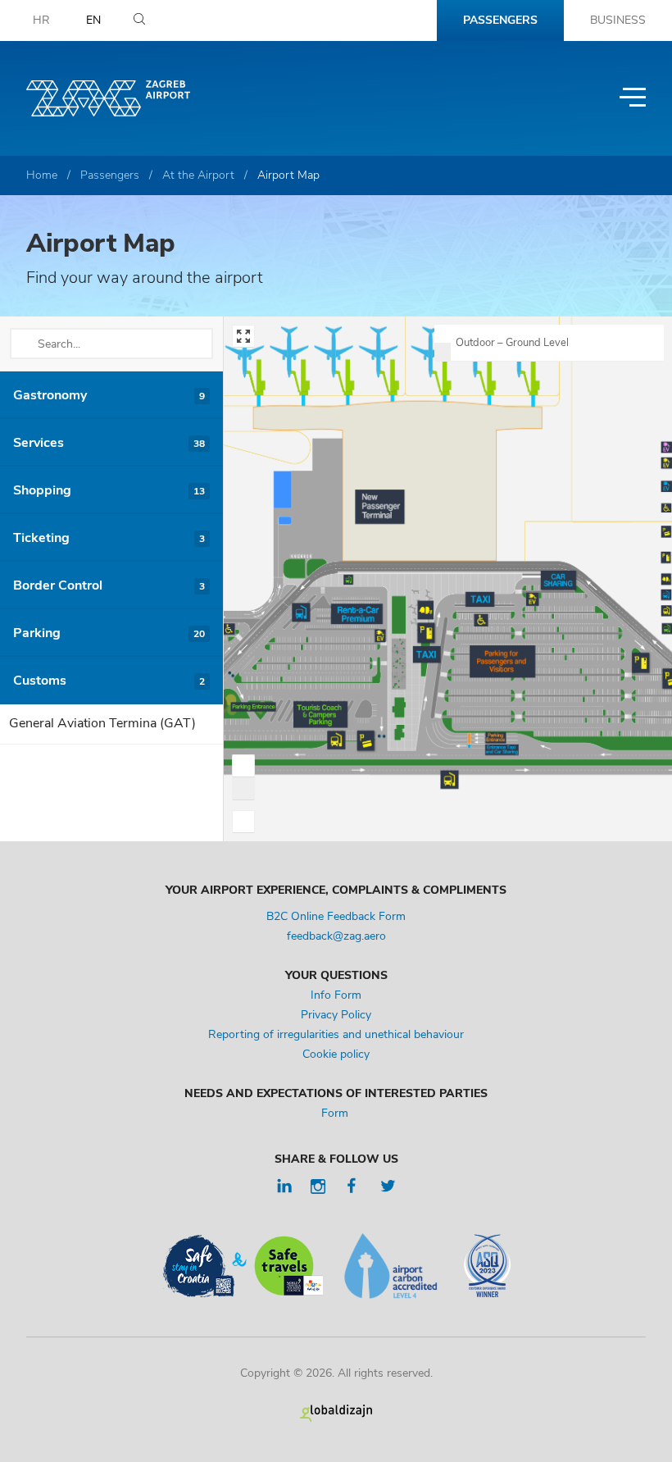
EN (93, 20)
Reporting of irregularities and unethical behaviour (336, 1034)
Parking (109, 633)
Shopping (109, 490)
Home (41, 175)
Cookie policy (336, 1054)
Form (336, 1113)
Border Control (109, 585)
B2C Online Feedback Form (336, 916)
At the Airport (198, 175)
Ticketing (109, 538)
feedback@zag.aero (336, 936)
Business (618, 20)
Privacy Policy (336, 1014)
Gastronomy (109, 395)
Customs (109, 681)
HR (41, 20)
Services (109, 443)
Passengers (500, 20)
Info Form (336, 995)
